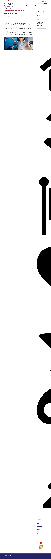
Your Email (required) (39, 25)
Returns (8, 555)
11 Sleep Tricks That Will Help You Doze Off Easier (41, 537)
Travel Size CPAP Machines (40, 11)
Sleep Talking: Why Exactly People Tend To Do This (41, 535)
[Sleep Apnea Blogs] (41, 546)
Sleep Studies (38, 16)
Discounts (38, 19)
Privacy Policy (6, 555)
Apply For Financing (39, 526)
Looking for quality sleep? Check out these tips (41, 531)
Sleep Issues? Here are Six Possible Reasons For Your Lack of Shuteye (41, 539)
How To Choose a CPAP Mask (10, 13)
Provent (38, 12)
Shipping (11, 555)
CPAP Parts (38, 15)
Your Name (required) (39, 23)
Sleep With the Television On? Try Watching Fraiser (41, 533)
